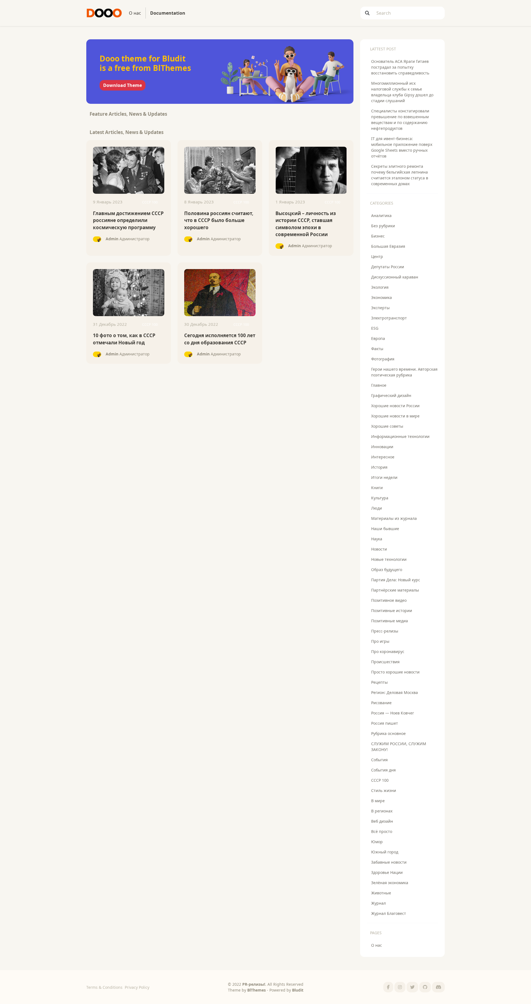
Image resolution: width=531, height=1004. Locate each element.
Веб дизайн (382, 821)
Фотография (382, 359)
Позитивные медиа (389, 620)
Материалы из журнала (394, 518)
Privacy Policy (137, 987)
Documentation (169, 13)
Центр (377, 256)
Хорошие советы (387, 426)
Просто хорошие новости (395, 672)
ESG (374, 328)
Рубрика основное (388, 733)
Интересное (382, 457)
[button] (388, 987)
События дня (383, 770)
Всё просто (381, 831)
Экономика (381, 297)
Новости (379, 549)
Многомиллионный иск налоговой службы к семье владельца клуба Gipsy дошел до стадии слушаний (402, 92)
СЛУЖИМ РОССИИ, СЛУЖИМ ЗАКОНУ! (398, 746)
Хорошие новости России (395, 405)
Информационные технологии (400, 436)
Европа (378, 338)
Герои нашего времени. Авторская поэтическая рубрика (404, 372)
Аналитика (381, 215)
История (379, 467)
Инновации (382, 446)
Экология (380, 287)
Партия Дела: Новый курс (395, 579)
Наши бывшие (385, 528)
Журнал (378, 903)
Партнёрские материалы (395, 590)
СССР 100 (380, 780)
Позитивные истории (391, 610)
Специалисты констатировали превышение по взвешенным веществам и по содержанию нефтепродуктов (400, 119)
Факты (377, 348)
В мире (378, 800)
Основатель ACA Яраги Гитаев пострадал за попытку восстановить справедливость (400, 67)
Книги (377, 487)
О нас (135, 13)
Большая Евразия (388, 246)
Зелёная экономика (389, 882)
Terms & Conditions (104, 987)
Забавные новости (389, 862)
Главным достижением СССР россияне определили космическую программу (128, 220)
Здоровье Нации (387, 872)
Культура (379, 497)
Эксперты (380, 307)
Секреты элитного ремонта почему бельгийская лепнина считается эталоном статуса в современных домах (399, 175)
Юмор (377, 841)
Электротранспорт (389, 318)
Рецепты (379, 682)
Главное (378, 385)
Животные (381, 892)
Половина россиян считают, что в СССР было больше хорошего (218, 220)
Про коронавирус (387, 651)
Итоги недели (384, 477)
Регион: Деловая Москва (394, 692)
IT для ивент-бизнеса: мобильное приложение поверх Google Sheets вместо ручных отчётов (401, 147)
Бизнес (378, 236)
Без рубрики (383, 225)
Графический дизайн (391, 395)
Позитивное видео (389, 600)
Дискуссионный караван (394, 277)
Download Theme (122, 85)
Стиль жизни (383, 790)
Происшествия (385, 661)
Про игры (380, 641)
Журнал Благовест (388, 913)
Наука (376, 538)
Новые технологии (389, 559)
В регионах (381, 811)
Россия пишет (384, 723)
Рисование (381, 702)
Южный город (384, 852)
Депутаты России (387, 266)
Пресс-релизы (384, 631)
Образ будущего (386, 569)
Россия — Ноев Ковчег (392, 713)
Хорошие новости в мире (395, 416)
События (379, 759)
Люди (376, 508)
